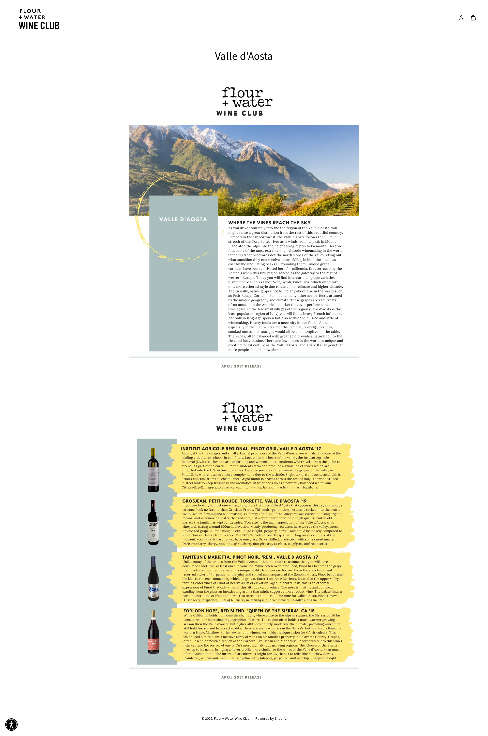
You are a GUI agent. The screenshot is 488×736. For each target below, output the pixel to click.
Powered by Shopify (270, 718)
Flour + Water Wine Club (232, 718)
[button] (11, 724)
